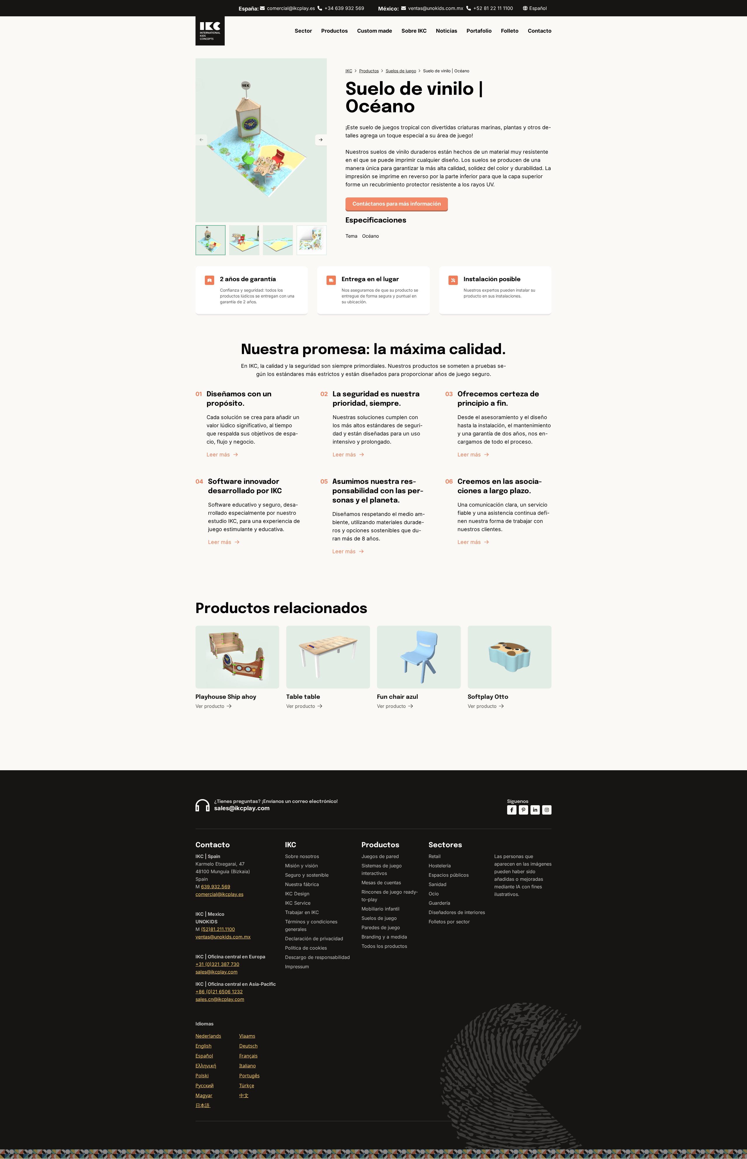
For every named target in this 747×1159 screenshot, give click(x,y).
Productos (334, 31)
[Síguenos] (511, 810)
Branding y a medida (384, 937)
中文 (244, 1095)
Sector (303, 31)
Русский (205, 1085)
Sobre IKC (414, 31)
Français (248, 1056)
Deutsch (248, 1046)
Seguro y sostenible (307, 875)
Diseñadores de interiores (457, 912)
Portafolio (479, 31)
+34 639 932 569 (344, 8)
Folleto (510, 31)
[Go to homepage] (210, 30)
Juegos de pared (380, 856)
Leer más (218, 454)
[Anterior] (201, 140)
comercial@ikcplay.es (291, 8)
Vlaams (247, 1036)
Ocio (434, 894)
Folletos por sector (449, 922)
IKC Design (297, 894)
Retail (435, 856)
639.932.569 (215, 887)
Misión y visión (301, 866)
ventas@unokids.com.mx (435, 8)
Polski (202, 1075)
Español (204, 1056)
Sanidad (437, 884)
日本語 (203, 1105)
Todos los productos (384, 946)
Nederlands (208, 1036)
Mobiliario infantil (380, 909)
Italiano (247, 1065)
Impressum (297, 966)
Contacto (539, 31)
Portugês (249, 1075)
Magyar (204, 1095)
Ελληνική (206, 1065)
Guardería (439, 903)
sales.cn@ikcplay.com (220, 999)
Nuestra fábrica (302, 884)
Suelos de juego (379, 918)
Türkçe (246, 1085)
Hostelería (440, 866)
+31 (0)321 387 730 (217, 964)
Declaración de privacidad (314, 938)
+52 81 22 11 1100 (493, 8)
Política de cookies (306, 948)
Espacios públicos (449, 875)
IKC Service (297, 903)
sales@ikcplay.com (242, 808)
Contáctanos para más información (396, 204)
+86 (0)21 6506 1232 (219, 992)
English (204, 1046)
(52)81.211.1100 (218, 929)
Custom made (374, 31)
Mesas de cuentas (381, 882)
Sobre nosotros (302, 856)
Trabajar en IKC (302, 912)
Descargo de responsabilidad (317, 957)
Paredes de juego (381, 927)
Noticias (446, 31)
